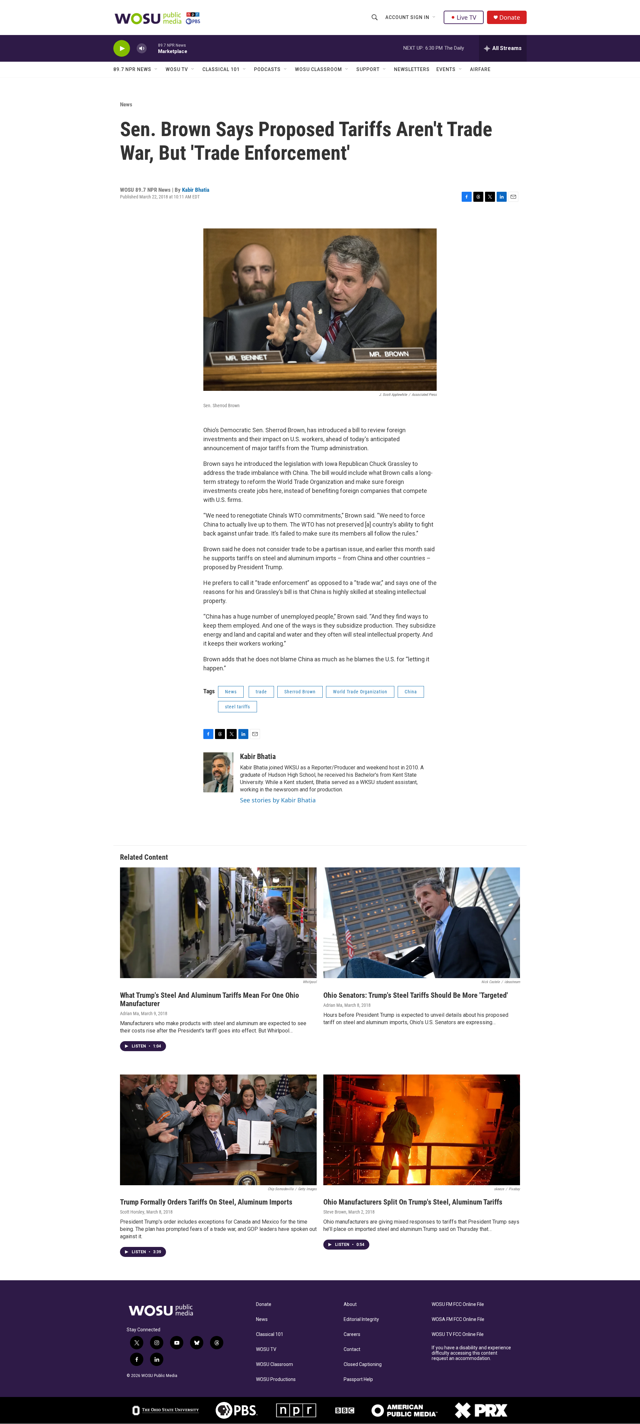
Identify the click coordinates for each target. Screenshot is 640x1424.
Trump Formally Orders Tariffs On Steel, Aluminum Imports (206, 1202)
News (126, 104)
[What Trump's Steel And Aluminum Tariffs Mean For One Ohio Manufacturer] (218, 922)
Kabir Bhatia (195, 189)
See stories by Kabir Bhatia (278, 800)
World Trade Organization (360, 691)
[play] (121, 48)
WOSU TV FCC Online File (458, 1334)
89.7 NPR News (132, 69)
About (350, 1304)
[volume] (141, 48)
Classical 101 (221, 69)
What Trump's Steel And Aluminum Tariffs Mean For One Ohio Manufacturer (209, 999)
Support (368, 69)
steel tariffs (237, 706)
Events (446, 69)
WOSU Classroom (318, 69)
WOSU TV (177, 69)
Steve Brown (334, 1212)
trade (261, 691)
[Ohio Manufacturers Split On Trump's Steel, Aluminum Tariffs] (421, 1130)
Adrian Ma (129, 1013)
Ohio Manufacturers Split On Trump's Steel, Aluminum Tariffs (412, 1202)
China (411, 691)
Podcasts (267, 69)
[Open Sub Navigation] (434, 17)
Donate (509, 17)
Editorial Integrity (361, 1319)
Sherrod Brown (300, 691)
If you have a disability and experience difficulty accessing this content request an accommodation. (471, 1353)
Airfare (480, 69)
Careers (352, 1334)
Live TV (466, 17)
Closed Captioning (363, 1364)
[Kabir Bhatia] (218, 772)
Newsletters (412, 69)
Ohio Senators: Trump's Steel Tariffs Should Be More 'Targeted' (415, 995)
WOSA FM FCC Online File (458, 1319)
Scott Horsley (132, 1212)
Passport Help (358, 1379)
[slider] (152, 48)
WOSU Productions (276, 1379)
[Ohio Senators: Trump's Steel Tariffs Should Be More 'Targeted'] (421, 922)
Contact (352, 1349)
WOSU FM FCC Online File (458, 1304)
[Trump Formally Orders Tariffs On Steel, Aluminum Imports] (218, 1130)
